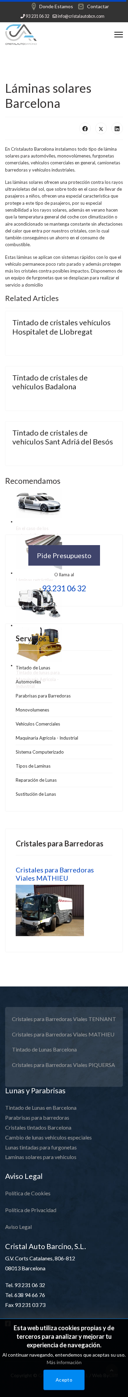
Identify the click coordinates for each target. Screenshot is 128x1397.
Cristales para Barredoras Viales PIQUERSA (63, 1064)
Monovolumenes (32, 710)
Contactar (98, 6)
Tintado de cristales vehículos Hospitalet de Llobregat (61, 327)
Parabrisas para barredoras (37, 1117)
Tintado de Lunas (33, 667)
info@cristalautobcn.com (81, 16)
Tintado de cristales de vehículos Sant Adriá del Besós (62, 437)
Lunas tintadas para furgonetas (41, 1147)
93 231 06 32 (37, 16)
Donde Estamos (56, 6)
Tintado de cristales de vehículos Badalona (50, 382)
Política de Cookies (28, 1193)
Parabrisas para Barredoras (43, 695)
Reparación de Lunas (36, 780)
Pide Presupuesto (64, 555)
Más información (64, 1362)
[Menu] (118, 34)
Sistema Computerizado (40, 752)
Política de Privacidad (30, 1210)
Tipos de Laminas (33, 766)
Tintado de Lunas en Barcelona (40, 1107)
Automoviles (28, 521)
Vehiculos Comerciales (38, 724)
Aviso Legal (18, 1226)
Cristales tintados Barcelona (38, 1127)
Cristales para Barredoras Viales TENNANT (64, 1019)
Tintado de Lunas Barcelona (44, 1049)
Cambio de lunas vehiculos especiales (48, 1137)
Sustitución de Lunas (36, 794)
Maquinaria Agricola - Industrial (47, 738)
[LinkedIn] (117, 128)
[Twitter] (101, 128)
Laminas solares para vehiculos (40, 1157)
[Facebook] (85, 128)
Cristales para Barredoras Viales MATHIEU (55, 874)
